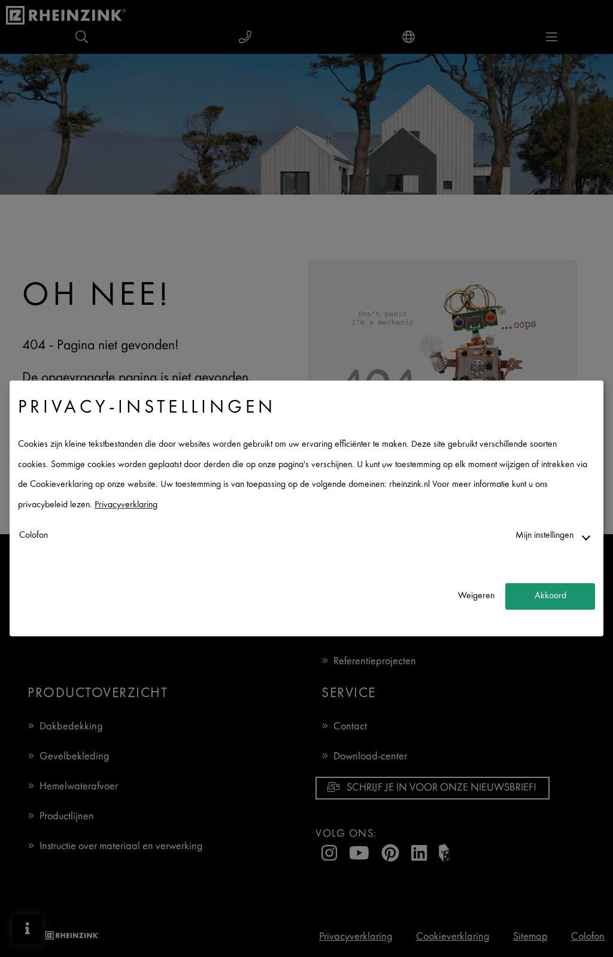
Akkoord (550, 596)
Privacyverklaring (126, 505)
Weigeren (476, 596)
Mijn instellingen (544, 536)
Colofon (33, 536)
